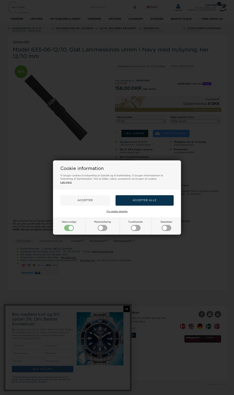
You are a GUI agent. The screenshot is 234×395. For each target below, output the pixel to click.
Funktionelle (136, 222)
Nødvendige (69, 222)
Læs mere (66, 182)
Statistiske (166, 222)
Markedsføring (102, 222)
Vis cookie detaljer (117, 211)
